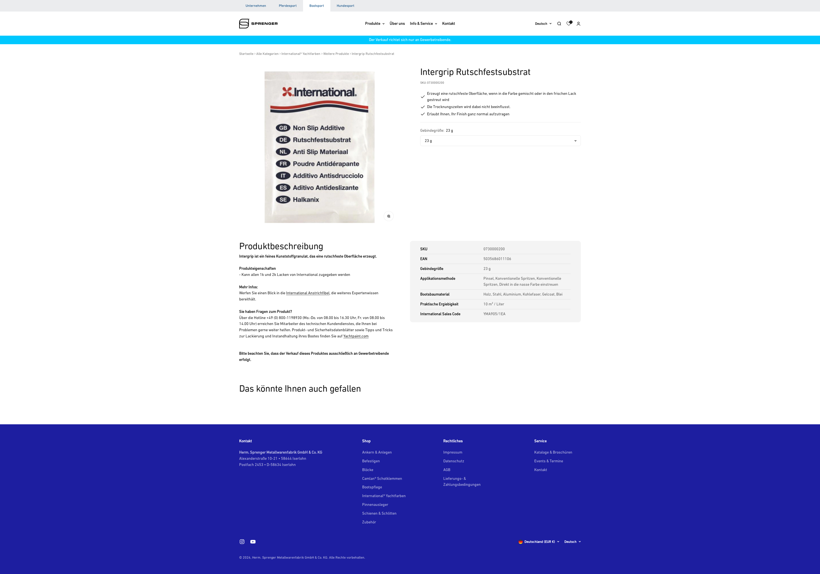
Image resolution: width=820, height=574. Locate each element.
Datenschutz (453, 461)
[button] (578, 23)
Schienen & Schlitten (379, 513)
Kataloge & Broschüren (553, 452)
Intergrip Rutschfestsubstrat (373, 54)
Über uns (397, 23)
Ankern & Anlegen (377, 452)
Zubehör (369, 522)
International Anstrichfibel (307, 293)
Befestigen (371, 461)
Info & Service (421, 23)
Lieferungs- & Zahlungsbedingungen (462, 481)
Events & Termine (548, 461)
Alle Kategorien (267, 54)
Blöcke (367, 469)
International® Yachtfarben (300, 54)
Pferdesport (288, 5)
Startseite (246, 54)
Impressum (452, 452)
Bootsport (316, 5)
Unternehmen (256, 5)
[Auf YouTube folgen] (253, 542)
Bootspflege (372, 487)
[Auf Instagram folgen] (242, 542)
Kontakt (448, 23)
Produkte (372, 23)
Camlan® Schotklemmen (382, 478)
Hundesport (345, 5)
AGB (446, 469)
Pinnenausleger (375, 504)
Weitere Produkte (336, 54)
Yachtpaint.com (356, 336)
